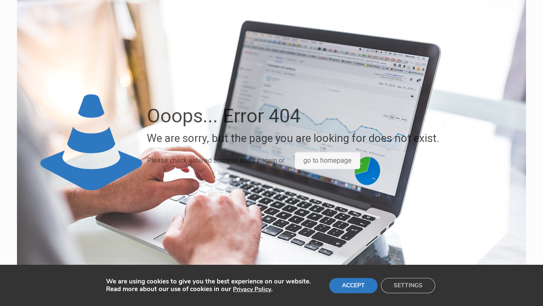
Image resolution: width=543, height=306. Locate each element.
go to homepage (327, 160)
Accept (353, 285)
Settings (408, 285)
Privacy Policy (252, 289)
